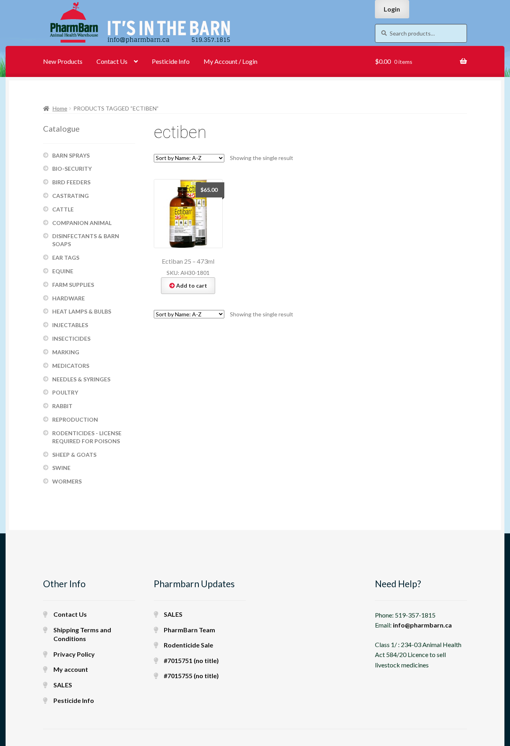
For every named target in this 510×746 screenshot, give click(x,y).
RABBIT (62, 406)
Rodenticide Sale (188, 645)
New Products (62, 61)
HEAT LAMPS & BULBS (81, 311)
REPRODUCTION (75, 419)
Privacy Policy (74, 654)
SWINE (61, 467)
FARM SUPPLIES (73, 284)
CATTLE (63, 209)
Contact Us (112, 61)
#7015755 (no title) (191, 675)
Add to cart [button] (191, 285)
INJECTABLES (70, 325)
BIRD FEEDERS (71, 182)
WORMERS (67, 481)
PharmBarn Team (189, 630)
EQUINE (62, 271)
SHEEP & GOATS (74, 454)
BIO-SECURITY (72, 168)
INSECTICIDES (71, 338)
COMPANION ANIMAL (82, 222)
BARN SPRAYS (71, 155)
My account (70, 669)
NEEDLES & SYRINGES (81, 379)
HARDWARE (68, 298)
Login (392, 9)
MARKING (65, 352)
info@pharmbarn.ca (422, 625)
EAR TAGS (65, 257)
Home (60, 108)
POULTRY (65, 392)
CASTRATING (70, 195)
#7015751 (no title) (191, 660)
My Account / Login (230, 61)
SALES (62, 685)
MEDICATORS (70, 365)
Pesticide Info (171, 61)
